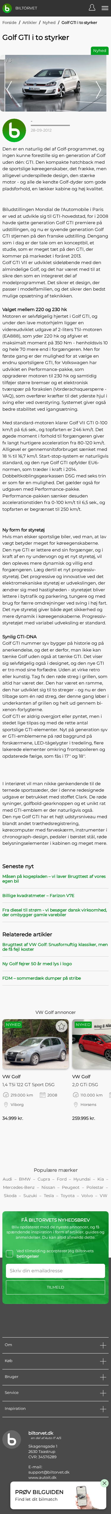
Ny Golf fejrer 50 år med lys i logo (37, 963)
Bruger (11, 1376)
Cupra (44, 1179)
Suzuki (30, 1195)
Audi (7, 1179)
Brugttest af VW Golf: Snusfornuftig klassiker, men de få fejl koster (55, 947)
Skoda (10, 1195)
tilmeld (55, 1287)
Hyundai (82, 1179)
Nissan (48, 1187)
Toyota (68, 1195)
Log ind (95, 8)
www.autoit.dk (42, 1477)
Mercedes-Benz (19, 1187)
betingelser (28, 1256)
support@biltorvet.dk (49, 1472)
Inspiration (15, 1408)
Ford (62, 1179)
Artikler (29, 22)
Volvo (87, 1195)
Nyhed (49, 22)
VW (103, 1195)
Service (12, 1392)
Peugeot (71, 1187)
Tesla (49, 1195)
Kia (100, 1179)
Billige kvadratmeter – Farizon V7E (38, 895)
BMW (25, 1179)
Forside (9, 22)
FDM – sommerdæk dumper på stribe (41, 978)
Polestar (95, 1187)
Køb (8, 1360)
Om (8, 1344)
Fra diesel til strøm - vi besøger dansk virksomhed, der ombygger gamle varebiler (54, 912)
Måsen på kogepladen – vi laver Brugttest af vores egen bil (54, 879)
